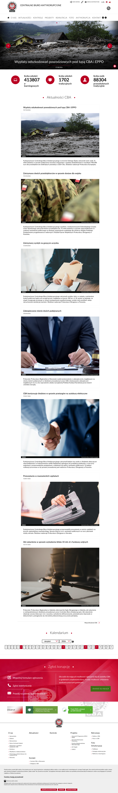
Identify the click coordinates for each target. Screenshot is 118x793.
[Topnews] (8, 45)
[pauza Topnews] (114, 66)
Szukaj (73, 641)
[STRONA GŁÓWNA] (8, 17)
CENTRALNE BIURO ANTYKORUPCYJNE (40, 5)
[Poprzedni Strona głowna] (8, 710)
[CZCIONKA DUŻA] (103, 2)
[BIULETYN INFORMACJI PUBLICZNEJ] (110, 2)
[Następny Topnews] (109, 45)
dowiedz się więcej (100, 689)
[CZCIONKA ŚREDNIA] (102, 2)
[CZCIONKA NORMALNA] (101, 2)
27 (96, 646)
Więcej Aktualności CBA (90, 622)
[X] (105, 17)
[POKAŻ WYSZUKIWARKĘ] (109, 8)
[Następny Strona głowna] (107, 710)
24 (85, 646)
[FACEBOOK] (103, 17)
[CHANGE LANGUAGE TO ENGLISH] (107, 2)
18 (63, 646)
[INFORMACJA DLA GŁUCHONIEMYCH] (82, 2)
